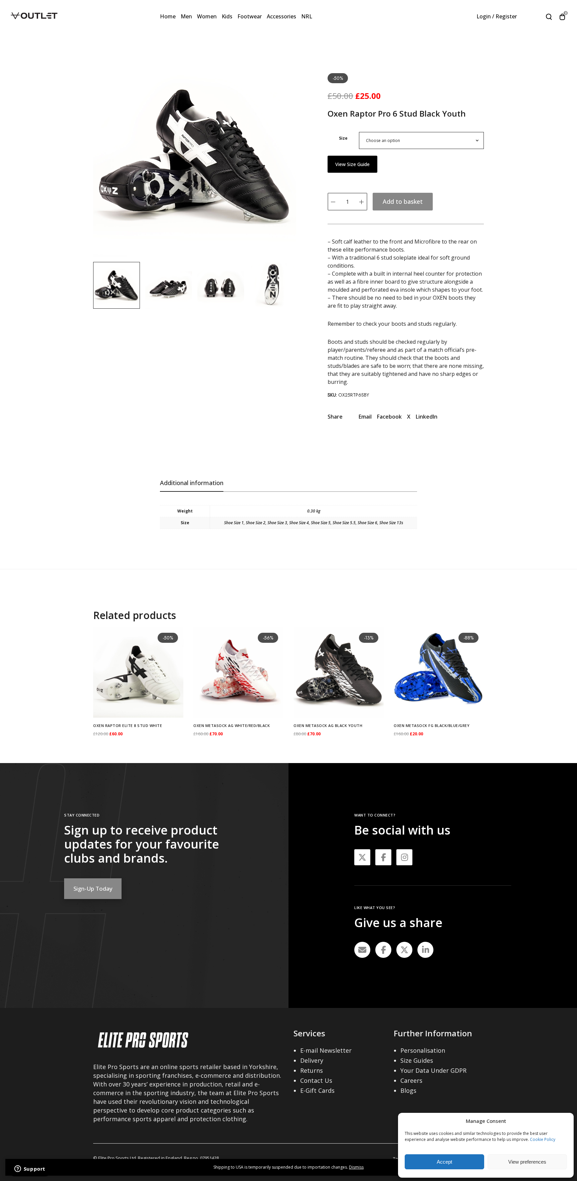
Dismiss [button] (356, 1167)
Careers (411, 1080)
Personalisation (422, 1050)
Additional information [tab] (191, 483)
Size (343, 138)
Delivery (311, 1060)
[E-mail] (362, 950)
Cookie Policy (542, 1139)
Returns (311, 1070)
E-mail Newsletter (326, 1050)
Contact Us (316, 1080)
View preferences (527, 1162)
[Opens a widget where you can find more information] (30, 1169)
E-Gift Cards (317, 1090)
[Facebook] (383, 950)
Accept (444, 1162)
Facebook (389, 416)
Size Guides (416, 1060)
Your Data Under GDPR (433, 1070)
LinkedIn (426, 416)
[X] (404, 950)
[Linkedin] (425, 950)
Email (365, 416)
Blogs (408, 1090)
